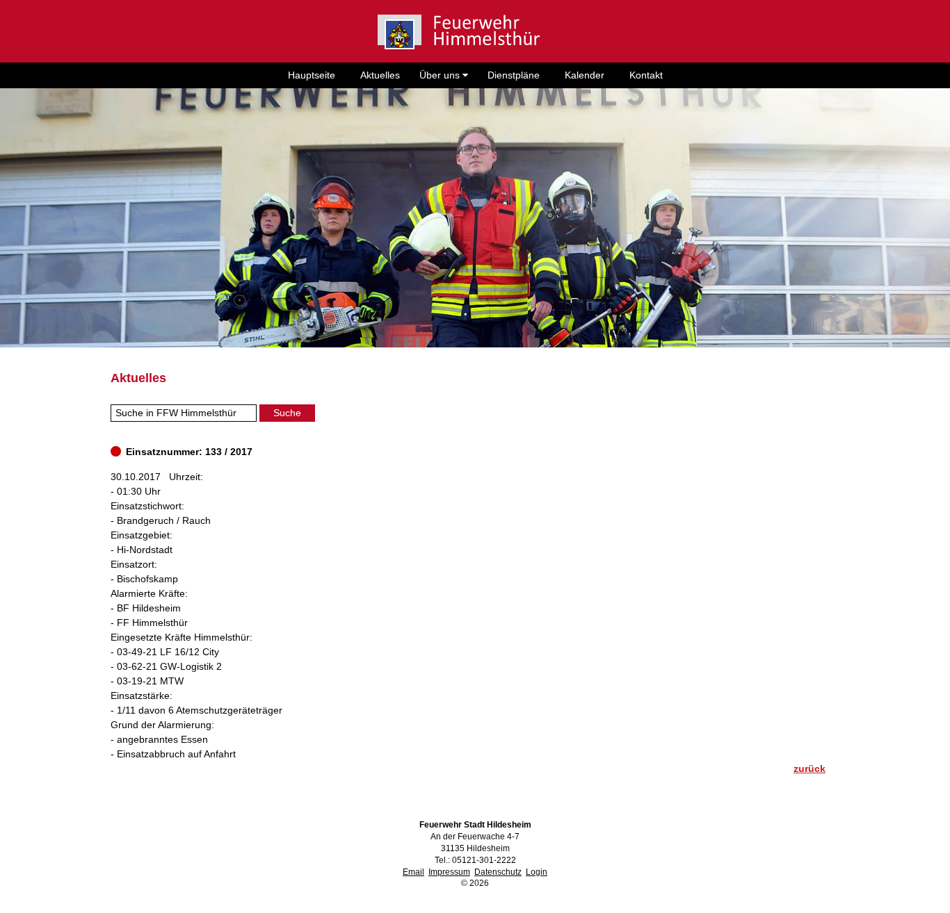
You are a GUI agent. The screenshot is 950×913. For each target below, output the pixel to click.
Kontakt (646, 75)
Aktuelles (380, 75)
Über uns (440, 75)
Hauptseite (311, 75)
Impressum (449, 872)
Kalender (584, 75)
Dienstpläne (514, 75)
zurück (810, 768)
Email (413, 872)
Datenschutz (498, 872)
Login (536, 872)
